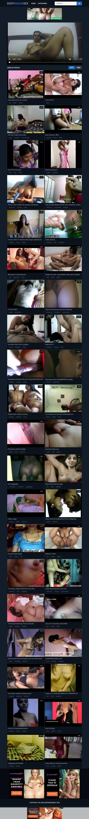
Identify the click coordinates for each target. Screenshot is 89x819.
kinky (10, 556)
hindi (20, 172)
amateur (16, 137)
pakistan (58, 487)
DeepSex (17, 3)
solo (55, 242)
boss (55, 137)
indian (21, 103)
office (60, 137)
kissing (11, 521)
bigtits (11, 626)
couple (56, 347)
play (16, 452)
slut (47, 487)
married (58, 696)
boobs (11, 347)
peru (59, 417)
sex (10, 103)
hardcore (12, 207)
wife (10, 172)
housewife (57, 207)
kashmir (55, 172)
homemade (25, 137)
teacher (55, 521)
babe (14, 103)
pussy (48, 452)
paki (52, 487)
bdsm (11, 661)
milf (10, 277)
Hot (71, 67)
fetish (53, 556)
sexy (47, 731)
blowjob (65, 207)
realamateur (66, 312)
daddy (11, 452)
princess (22, 452)
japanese (16, 277)
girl (53, 452)
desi (47, 103)
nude (18, 242)
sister (58, 452)
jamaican (18, 312)
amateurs (57, 312)
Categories (42, 3)
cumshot (20, 487)
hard (52, 277)
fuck (25, 417)
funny (18, 731)
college (11, 766)
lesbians (19, 696)
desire (48, 382)
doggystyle (29, 487)
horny (24, 347)
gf (21, 556)
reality (25, 382)
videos (16, 556)
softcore (61, 242)
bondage (17, 661)
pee (47, 556)
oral (25, 207)
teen (23, 277)
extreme (25, 661)
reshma (24, 521)
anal (47, 661)
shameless (56, 382)
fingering (49, 312)
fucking (48, 137)
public (53, 731)
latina (48, 417)
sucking (19, 207)
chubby (24, 626)
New (78, 67)
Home (33, 3)
